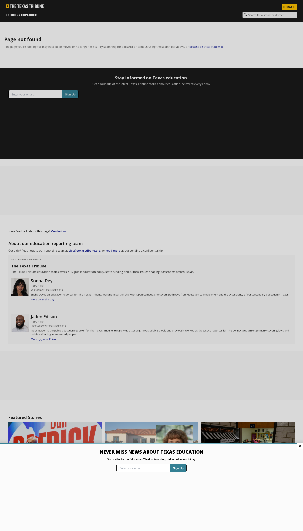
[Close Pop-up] (300, 446)
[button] (151, 265)
